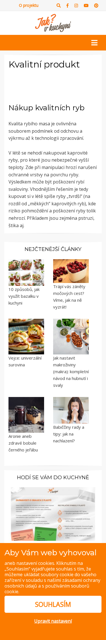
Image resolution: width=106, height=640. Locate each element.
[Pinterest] (96, 5)
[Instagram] (76, 5)
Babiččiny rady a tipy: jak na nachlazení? (68, 433)
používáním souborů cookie (47, 589)
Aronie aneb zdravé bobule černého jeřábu (23, 443)
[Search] (59, 5)
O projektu (28, 5)
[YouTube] (86, 5)
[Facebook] (67, 5)
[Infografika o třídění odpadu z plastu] (53, 513)
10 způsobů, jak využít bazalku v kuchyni (24, 296)
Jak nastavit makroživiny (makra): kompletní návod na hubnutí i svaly (71, 371)
